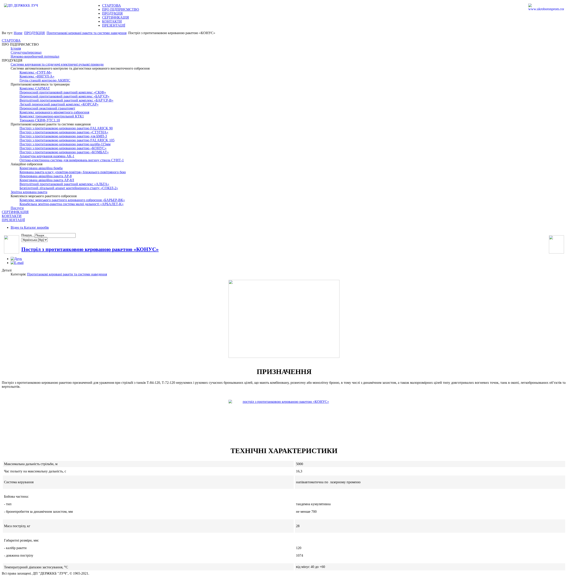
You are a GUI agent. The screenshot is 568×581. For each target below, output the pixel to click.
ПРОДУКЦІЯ (112, 13)
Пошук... (28, 235)
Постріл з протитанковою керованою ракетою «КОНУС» (90, 249)
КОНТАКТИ (112, 21)
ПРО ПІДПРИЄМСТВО (120, 9)
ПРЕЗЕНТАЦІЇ (113, 25)
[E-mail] (17, 263)
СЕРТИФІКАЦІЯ (115, 17)
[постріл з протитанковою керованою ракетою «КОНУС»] (284, 417)
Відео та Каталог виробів (30, 227)
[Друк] (16, 259)
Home (18, 33)
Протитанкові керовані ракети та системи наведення (86, 33)
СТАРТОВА (111, 5)
